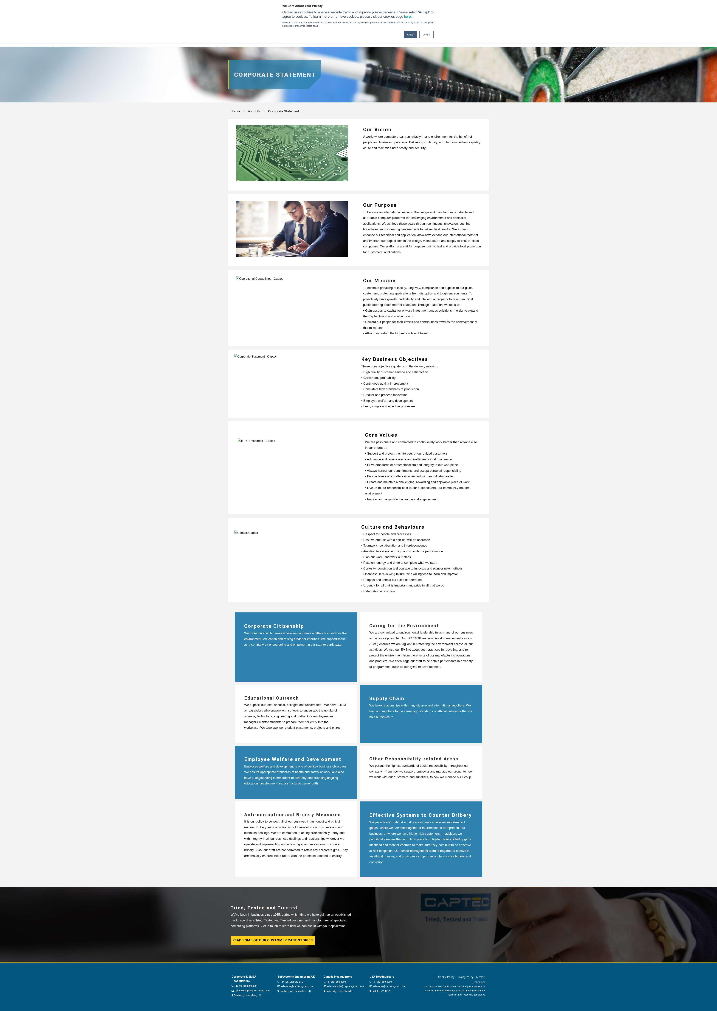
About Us (254, 111)
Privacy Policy (465, 977)
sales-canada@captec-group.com (345, 986)
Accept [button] (410, 34)
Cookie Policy (446, 977)
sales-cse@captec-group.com (297, 986)
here (407, 16)
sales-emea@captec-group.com (252, 990)
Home (236, 111)
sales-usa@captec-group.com (389, 986)
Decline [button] (426, 34)
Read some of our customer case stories (272, 940)
